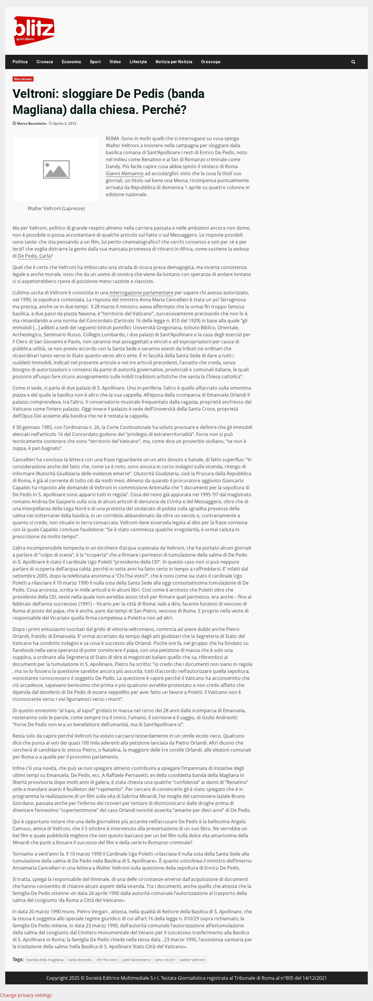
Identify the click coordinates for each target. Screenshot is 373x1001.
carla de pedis (80, 959)
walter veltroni (192, 959)
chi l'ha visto (107, 959)
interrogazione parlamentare (140, 292)
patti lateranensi (136, 959)
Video (115, 61)
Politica (20, 61)
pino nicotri (165, 959)
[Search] (353, 62)
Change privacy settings (26, 995)
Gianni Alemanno (125, 173)
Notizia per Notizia (174, 61)
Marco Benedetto (31, 123)
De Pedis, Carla (34, 256)
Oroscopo (211, 61)
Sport (95, 61)
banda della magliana (45, 959)
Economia (71, 61)
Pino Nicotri (23, 79)
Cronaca (44, 61)
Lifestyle (138, 61)
